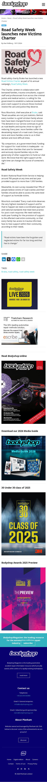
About (28, 759)
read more (23, 675)
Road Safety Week (19, 84)
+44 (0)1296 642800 (23, 696)
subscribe (28, 643)
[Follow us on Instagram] (21, 769)
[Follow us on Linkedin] (25, 769)
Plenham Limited (26, 774)
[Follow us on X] (29, 769)
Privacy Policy (32, 764)
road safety (13, 271)
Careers (35, 759)
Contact (10, 764)
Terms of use (20, 764)
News (4, 25)
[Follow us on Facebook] (17, 769)
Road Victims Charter (10, 81)
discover (23, 740)
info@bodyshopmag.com (23, 704)
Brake (34, 112)
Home (9, 759)
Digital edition (18, 759)
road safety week (26, 271)
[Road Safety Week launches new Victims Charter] (23, 73)
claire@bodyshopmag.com (23, 713)
